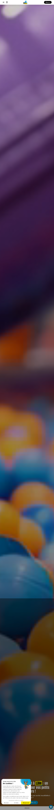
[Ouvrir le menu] (3, 2)
